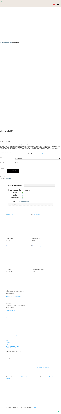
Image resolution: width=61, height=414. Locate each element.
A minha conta (13, 336)
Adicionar (13, 170)
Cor (1, 157)
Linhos (10, 42)
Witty (35, 407)
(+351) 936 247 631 (10, 310)
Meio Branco (26, 201)
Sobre (7, 341)
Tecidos (6, 42)
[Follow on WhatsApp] (16, 372)
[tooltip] (22, 192)
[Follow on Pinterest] (13, 372)
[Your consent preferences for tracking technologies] (58, 411)
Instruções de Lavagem (15, 185)
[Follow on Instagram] (10, 372)
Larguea (2, 162)
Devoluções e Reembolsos (12, 346)
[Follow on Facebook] (7, 372)
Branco (21, 201)
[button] (58, 3)
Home (1, 42)
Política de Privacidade (11, 348)
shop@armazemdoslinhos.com (46, 153)
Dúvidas (8, 342)
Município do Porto (24, 377)
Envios (7, 344)
